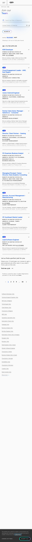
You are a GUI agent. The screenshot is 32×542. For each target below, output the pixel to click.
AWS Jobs (4, 314)
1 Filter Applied (10, 46)
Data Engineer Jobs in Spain (9, 344)
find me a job (5, 268)
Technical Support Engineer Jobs (10, 297)
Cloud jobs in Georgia (7, 358)
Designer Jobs (5, 338)
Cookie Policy (18, 534)
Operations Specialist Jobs (8, 317)
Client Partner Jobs (6, 307)
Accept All (25, 538)
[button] (4, 67)
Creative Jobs (5, 368)
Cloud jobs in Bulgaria (7, 311)
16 (22, 282)
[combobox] (2, 25)
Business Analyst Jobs (7, 328)
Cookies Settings (7, 538)
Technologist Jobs (6, 304)
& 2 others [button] (6, 139)
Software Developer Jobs (8, 294)
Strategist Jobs (5, 324)
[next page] (26, 282)
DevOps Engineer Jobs (7, 331)
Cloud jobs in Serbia (7, 351)
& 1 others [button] (10, 55)
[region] (16, 535)
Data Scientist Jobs (6, 372)
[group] (16, 55)
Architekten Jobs (6, 361)
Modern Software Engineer (8, 348)
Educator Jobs (5, 341)
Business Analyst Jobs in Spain (9, 355)
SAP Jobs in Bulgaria (7, 300)
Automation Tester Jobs (8, 321)
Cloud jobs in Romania (7, 365)
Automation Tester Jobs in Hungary (10, 334)
